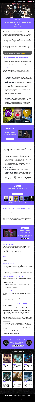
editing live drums (18, 219)
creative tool (9, 149)
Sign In (26, 1)
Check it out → (25, 53)
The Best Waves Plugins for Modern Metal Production (6, 384)
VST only (12, 282)
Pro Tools (5, 216)
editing (27, 77)
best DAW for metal (27, 35)
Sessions (15, 395)
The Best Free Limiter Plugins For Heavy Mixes (28, 366)
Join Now (30, 1)
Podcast (19, 395)
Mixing (25, 303)
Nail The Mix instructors (7, 327)
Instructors (22, 1)
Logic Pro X (5, 146)
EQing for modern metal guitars (16, 319)
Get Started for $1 (17, 194)
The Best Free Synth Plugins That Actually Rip (17, 384)
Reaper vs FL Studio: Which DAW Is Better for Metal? (17, 366)
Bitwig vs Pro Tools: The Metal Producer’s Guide (28, 384)
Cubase (4, 68)
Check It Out (10, 139)
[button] (25, 134)
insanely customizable (22, 247)
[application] (25, 134)
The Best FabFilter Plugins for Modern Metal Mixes (6, 366)
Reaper (4, 246)
